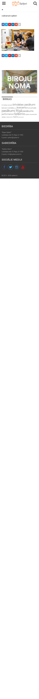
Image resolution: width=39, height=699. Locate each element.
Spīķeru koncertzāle (31, 114)
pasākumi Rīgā (12, 111)
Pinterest (9, 24)
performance (8, 114)
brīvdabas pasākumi (24, 104)
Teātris (15, 117)
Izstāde (11, 108)
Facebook (3, 24)
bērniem (5, 108)
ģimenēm (21, 117)
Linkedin (12, 24)
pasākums (27, 111)
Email (19, 24)
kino (15, 108)
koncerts (22, 107)
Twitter (6, 24)
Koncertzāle (31, 108)
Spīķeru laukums (7, 117)
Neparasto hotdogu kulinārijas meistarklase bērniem (21, 9)
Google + (16, 24)
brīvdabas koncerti (7, 105)
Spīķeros (19, 113)
